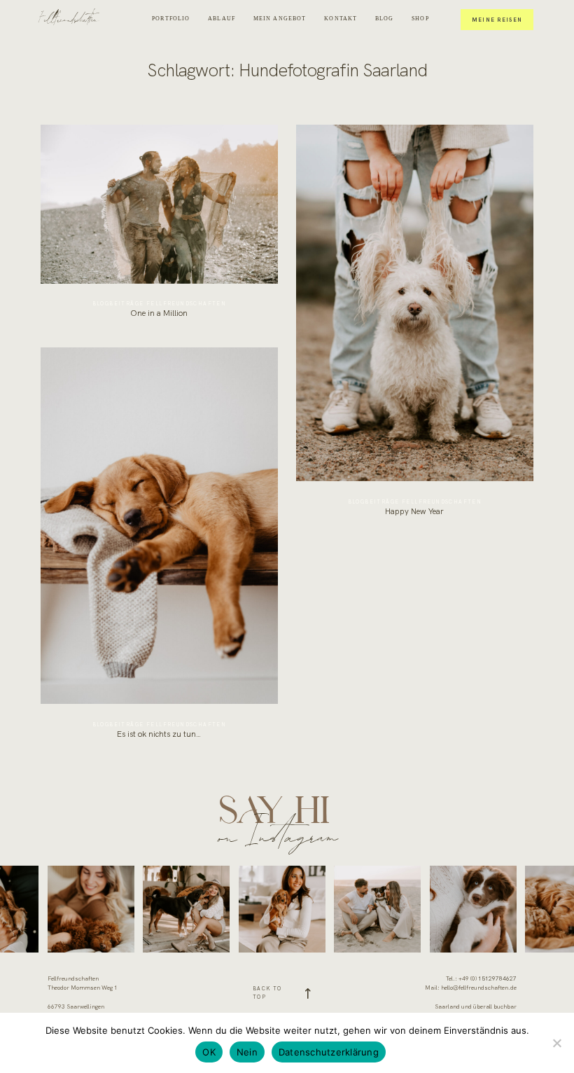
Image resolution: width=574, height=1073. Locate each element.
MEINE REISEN (497, 19)
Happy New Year (414, 326)
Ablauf (221, 18)
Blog (384, 18)
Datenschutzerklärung (329, 1052)
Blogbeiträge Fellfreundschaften (159, 303)
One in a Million (159, 227)
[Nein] (557, 1043)
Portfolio (171, 18)
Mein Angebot (280, 18)
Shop (420, 18)
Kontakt (340, 18)
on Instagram (278, 833)
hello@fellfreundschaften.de (479, 988)
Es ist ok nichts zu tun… (159, 548)
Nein (247, 1052)
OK (209, 1052)
